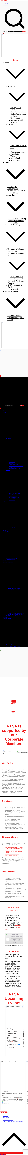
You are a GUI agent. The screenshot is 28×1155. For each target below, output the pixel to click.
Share (20, 942)
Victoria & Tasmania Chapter (13, 850)
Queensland (15, 158)
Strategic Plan (15, 108)
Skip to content (3, 0)
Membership (6, 531)
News (15, 193)
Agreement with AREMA (16, 121)
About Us (8, 438)
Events (15, 223)
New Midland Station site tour (12, 1033)
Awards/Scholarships (8, 1120)
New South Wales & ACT (18, 147)
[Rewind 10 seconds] (11, 940)
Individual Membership (17, 218)
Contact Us (5, 5)
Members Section (7, 618)
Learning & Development (12, 188)
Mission (13, 110)
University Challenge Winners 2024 (15, 282)
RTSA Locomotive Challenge (14, 286)
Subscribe (14, 942)
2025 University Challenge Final (16, 278)
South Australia (16, 150)
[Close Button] (0, 408)
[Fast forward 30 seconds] (17, 940)
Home (15, 60)
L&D (4, 501)
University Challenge (8, 562)
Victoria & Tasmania (14, 155)
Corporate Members (16, 221)
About (4, 412)
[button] (3, 33)
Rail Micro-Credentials (16, 191)
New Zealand (15, 160)
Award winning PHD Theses (15, 319)
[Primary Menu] (0, 376)
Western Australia (17, 152)
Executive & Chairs (18, 112)
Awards (16, 289)
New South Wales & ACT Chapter (14, 847)
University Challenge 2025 (12, 589)
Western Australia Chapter (12, 854)
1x (14, 940)
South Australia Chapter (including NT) (15, 848)
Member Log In (6, 3)
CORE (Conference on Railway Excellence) (18, 116)
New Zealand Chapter (11, 855)
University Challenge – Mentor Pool (16, 250)
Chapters (8, 470)
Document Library (14, 316)
